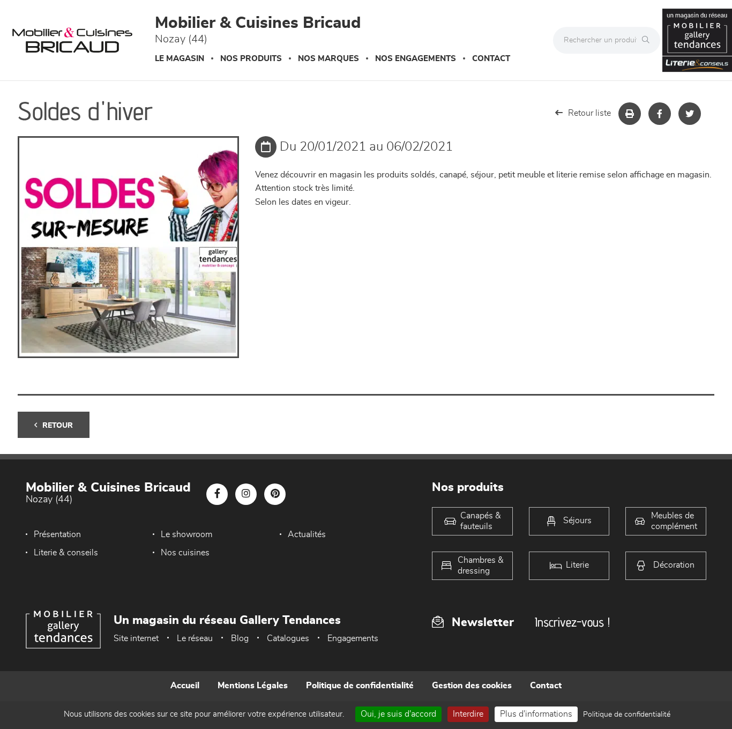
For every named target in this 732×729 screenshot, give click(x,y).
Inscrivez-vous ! (572, 622)
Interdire (468, 714)
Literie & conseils (66, 552)
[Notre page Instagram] (246, 494)
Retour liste (589, 113)
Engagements (352, 638)
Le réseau (195, 638)
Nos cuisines (185, 552)
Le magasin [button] (179, 59)
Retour (57, 425)
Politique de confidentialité (360, 685)
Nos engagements (415, 59)
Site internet (136, 638)
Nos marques (328, 59)
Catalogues (288, 638)
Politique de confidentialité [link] (626, 714)
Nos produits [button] (251, 59)
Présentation (57, 534)
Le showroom (186, 534)
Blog (240, 638)
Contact (491, 59)
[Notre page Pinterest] (275, 494)
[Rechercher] (648, 40)
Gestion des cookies (472, 685)
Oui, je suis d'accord (398, 714)
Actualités (307, 534)
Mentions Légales (253, 685)
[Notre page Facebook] (217, 494)
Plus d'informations (536, 714)
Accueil (184, 685)
